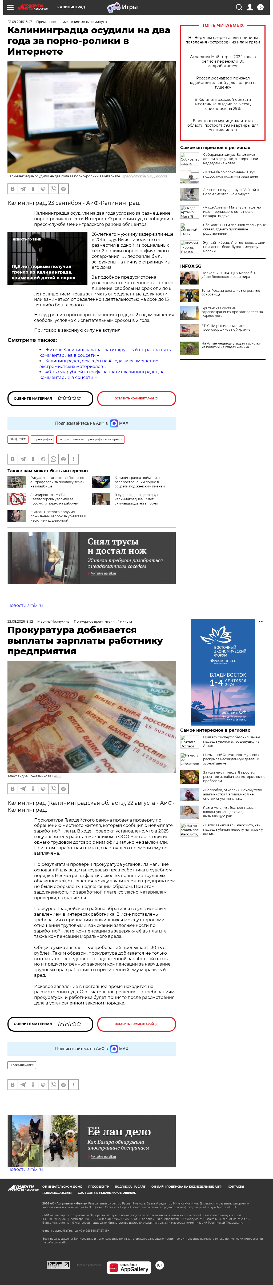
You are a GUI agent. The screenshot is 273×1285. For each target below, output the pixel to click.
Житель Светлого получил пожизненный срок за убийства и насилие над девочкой (58, 516)
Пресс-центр (98, 1186)
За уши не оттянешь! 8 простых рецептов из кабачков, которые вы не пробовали (234, 776)
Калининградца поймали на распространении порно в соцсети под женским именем (140, 482)
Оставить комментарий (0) (137, 398)
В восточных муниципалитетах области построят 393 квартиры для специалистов (223, 125)
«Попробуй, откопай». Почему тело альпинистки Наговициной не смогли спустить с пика (232, 794)
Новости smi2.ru (25, 605)
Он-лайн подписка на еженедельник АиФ (186, 1186)
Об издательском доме (62, 1186)
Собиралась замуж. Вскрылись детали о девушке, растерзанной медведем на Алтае (230, 159)
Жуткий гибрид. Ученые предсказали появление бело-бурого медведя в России (234, 247)
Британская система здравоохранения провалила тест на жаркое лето (232, 312)
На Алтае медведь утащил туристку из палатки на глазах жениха (231, 345)
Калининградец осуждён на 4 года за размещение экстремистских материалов (98, 363)
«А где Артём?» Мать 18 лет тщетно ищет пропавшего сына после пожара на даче (232, 211)
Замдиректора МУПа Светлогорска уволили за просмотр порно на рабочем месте (42, 501)
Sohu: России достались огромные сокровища (231, 292)
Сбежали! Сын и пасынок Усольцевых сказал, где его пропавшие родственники (234, 229)
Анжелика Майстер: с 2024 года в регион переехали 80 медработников (223, 61)
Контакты (236, 1186)
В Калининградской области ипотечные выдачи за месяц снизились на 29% (223, 104)
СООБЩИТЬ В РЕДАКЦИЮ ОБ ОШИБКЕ (107, 1193)
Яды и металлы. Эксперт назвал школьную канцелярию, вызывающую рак (229, 812)
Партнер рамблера (88, 1265)
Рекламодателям (57, 1193)
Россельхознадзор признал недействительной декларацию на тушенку (223, 83)
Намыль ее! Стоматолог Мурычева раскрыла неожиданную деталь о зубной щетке (231, 759)
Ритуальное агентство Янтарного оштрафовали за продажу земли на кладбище (58, 482)
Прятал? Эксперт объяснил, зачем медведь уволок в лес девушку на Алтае (231, 741)
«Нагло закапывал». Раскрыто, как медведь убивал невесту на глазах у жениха (233, 829)
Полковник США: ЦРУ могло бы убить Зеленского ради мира (228, 275)
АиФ (57, 776)
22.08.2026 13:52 (20, 621)
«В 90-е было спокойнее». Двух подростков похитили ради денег (231, 174)
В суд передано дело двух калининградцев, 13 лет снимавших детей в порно (136, 499)
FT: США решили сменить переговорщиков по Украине (226, 327)
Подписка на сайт (130, 1186)
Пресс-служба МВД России (145, 176)
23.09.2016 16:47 (19, 22)
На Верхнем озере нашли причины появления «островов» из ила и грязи (223, 40)
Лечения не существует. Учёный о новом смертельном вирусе (231, 192)
